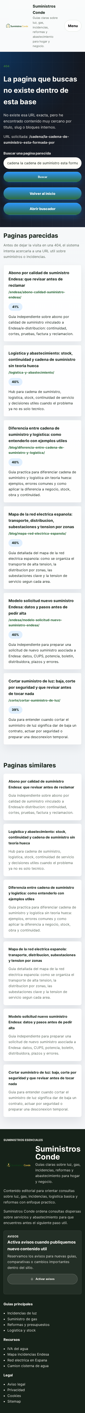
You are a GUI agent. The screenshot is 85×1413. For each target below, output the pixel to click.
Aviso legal (16, 1384)
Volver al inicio (42, 193)
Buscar (42, 177)
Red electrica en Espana (27, 1360)
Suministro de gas (22, 1319)
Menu (73, 26)
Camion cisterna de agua (28, 1366)
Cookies (14, 1395)
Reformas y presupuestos (28, 1324)
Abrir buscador (43, 209)
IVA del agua (17, 1348)
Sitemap (14, 1401)
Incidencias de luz (22, 1313)
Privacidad (16, 1390)
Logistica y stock (21, 1330)
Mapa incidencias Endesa (28, 1354)
